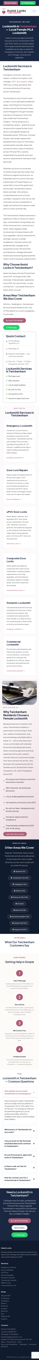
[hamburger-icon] (34, 11)
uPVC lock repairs (19, 81)
